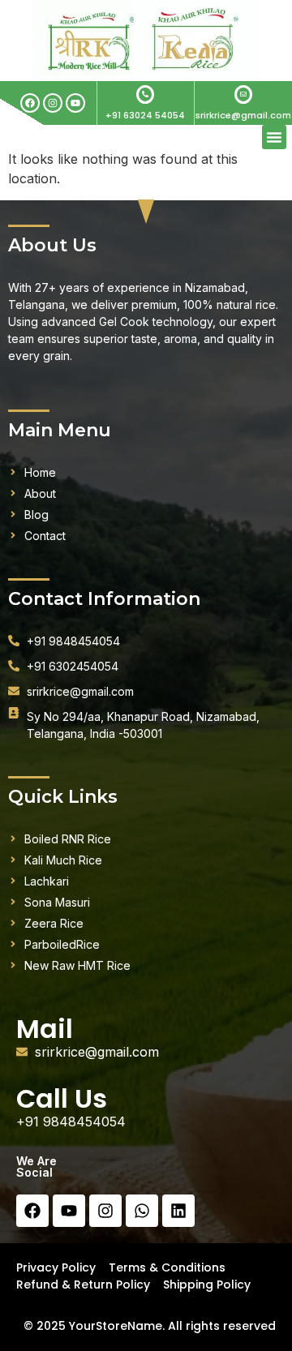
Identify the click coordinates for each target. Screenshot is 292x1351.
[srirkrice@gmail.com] (243, 94)
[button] (274, 137)
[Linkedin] (178, 1210)
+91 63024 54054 (145, 115)
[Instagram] (52, 103)
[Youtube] (75, 103)
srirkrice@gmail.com (243, 115)
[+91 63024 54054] (145, 94)
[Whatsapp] (142, 1210)
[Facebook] (30, 103)
